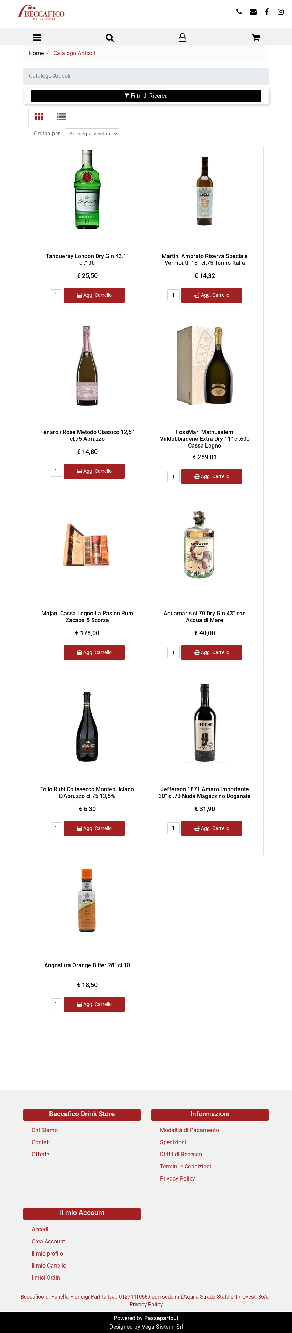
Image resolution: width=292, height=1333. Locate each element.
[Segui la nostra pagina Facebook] (267, 12)
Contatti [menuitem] (42, 1142)
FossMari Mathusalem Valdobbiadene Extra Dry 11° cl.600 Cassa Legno (205, 439)
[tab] (39, 117)
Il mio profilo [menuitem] (47, 1253)
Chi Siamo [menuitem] (45, 1130)
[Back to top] (272, 1313)
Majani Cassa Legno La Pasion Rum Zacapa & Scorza (87, 616)
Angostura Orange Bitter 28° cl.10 (87, 965)
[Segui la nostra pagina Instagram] (280, 12)
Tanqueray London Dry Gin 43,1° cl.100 (87, 259)
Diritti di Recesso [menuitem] (181, 1154)
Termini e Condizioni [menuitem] (185, 1166)
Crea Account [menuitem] (48, 1241)
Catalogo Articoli (74, 53)
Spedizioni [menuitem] (173, 1142)
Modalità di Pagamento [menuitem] (189, 1130)
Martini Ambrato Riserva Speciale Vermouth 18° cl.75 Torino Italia (205, 259)
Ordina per (47, 133)
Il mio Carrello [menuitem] (49, 1265)
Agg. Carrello (97, 295)
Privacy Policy (146, 1304)
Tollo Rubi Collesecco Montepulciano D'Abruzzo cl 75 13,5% (87, 792)
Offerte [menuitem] (40, 1154)
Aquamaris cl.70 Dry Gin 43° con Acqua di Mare (204, 616)
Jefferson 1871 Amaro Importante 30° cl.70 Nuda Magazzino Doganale (204, 792)
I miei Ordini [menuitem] (47, 1277)
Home (36, 53)
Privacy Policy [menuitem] (177, 1178)
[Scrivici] (253, 12)
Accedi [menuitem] (40, 1229)
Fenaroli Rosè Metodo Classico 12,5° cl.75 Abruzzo (87, 435)
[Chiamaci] (239, 12)
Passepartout (161, 1318)
